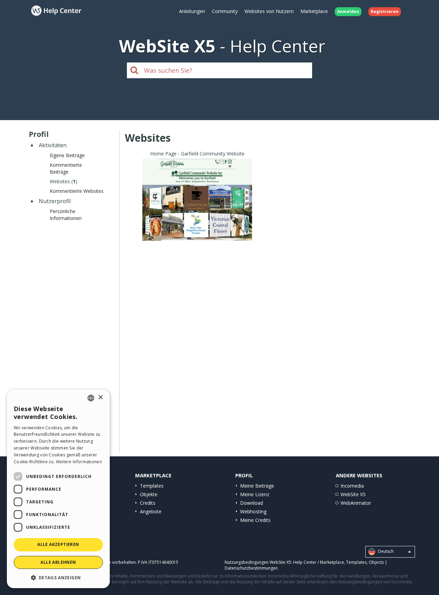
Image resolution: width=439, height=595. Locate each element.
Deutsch (385, 552)
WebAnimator (356, 503)
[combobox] (90, 398)
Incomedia (352, 485)
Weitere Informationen (79, 462)
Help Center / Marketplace (318, 562)
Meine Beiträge (257, 485)
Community (225, 11)
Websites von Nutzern (269, 11)
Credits (147, 503)
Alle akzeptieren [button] (58, 544)
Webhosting (253, 511)
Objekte (148, 494)
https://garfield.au (197, 208)
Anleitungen (192, 11)
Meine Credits (255, 520)
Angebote (151, 511)
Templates (152, 485)
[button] (58, 577)
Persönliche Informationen (66, 214)
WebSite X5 (353, 494)
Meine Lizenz (254, 494)
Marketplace (314, 11)
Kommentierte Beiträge (66, 168)
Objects (376, 562)
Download (251, 503)
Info (197, 234)
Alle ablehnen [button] (58, 562)
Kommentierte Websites (77, 191)
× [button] (100, 397)
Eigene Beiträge (67, 155)
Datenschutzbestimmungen (251, 568)
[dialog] (58, 488)
